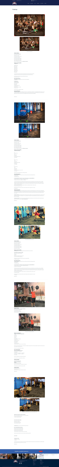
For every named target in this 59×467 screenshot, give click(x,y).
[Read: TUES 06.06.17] (29, 112)
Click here (15, 414)
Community (41, 3)
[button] (0, 456)
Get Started (31, 3)
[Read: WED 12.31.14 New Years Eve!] (29, 387)
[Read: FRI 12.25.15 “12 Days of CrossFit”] (29, 294)
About (28, 3)
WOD (35, 3)
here (21, 93)
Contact (45, 3)
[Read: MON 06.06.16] (29, 215)
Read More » (15, 96)
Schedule (38, 3)
